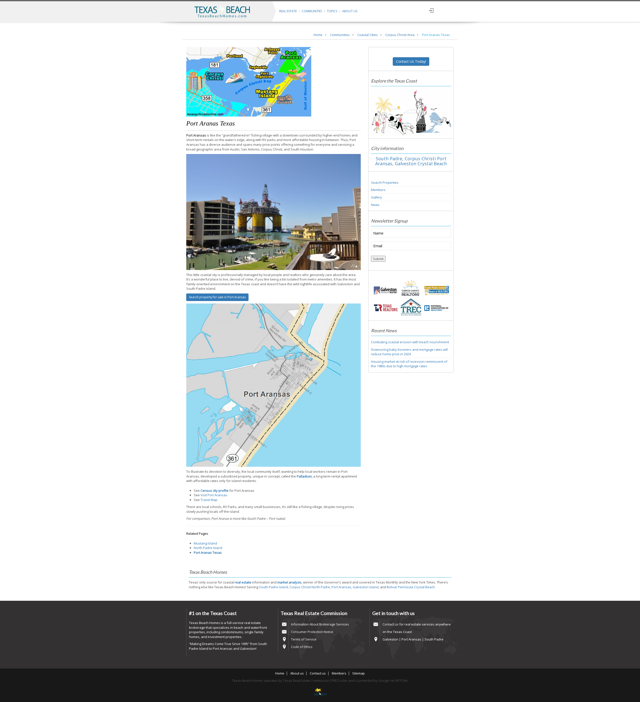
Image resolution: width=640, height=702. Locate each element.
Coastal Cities (367, 34)
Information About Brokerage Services (320, 624)
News (375, 204)
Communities (312, 11)
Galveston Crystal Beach (421, 163)
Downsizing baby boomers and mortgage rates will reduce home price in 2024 (409, 351)
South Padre (389, 159)
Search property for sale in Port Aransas (217, 297)
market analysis (289, 582)
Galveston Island (365, 587)
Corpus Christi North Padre (310, 587)
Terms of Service (303, 639)
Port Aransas (341, 587)
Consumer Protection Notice (312, 632)
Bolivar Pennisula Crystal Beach (411, 587)
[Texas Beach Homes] (320, 692)
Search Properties (384, 182)
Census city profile (214, 490)
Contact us (390, 624)
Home (318, 34)
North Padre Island (208, 548)
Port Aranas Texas (210, 123)
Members (378, 190)
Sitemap (358, 673)
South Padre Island (273, 587)
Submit (378, 258)
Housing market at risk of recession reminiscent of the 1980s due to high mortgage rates (409, 363)
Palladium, (304, 476)
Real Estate (288, 11)
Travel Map (209, 500)
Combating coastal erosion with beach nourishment (410, 342)
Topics (332, 11)
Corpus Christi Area (399, 34)
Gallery (376, 197)
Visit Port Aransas (213, 495)
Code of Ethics (301, 646)
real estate (243, 582)
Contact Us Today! (411, 61)
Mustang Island (205, 543)
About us (349, 11)
